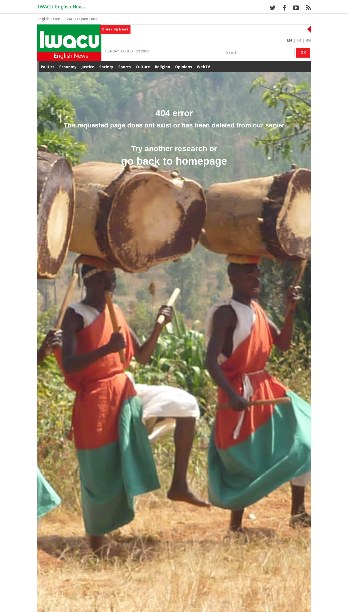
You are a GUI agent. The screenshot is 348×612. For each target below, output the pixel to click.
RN (308, 40)
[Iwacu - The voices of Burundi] (69, 42)
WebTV (203, 67)
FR (299, 40)
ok (303, 53)
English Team (48, 19)
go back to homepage (174, 161)
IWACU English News (61, 7)
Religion (162, 67)
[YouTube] (296, 7)
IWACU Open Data (81, 19)
